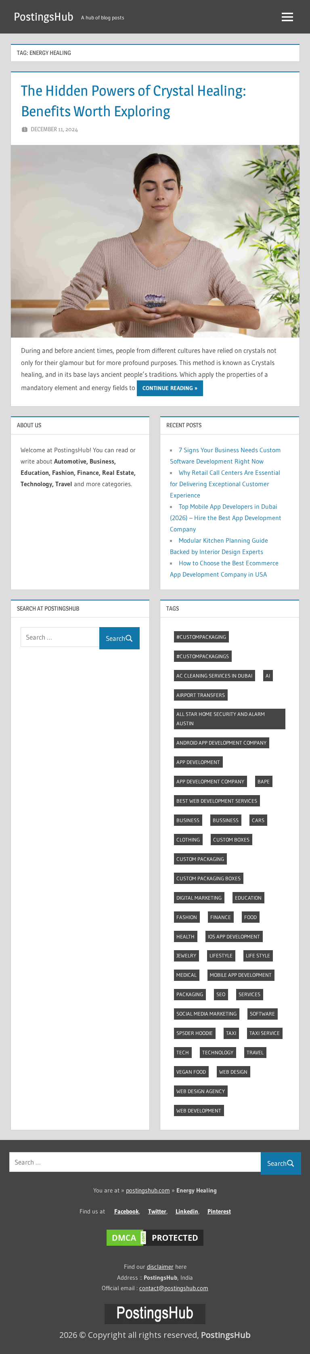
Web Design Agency (200, 1091)
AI (268, 675)
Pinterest (219, 1211)
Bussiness (226, 820)
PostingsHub (43, 16)
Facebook (126, 1211)
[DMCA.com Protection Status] (155, 1245)
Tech (182, 1052)
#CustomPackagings (202, 656)
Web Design (233, 1072)
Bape (264, 781)
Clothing (188, 839)
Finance (220, 917)
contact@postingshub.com (173, 1288)
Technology (217, 1052)
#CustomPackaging (201, 637)
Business (187, 820)
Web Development (198, 1110)
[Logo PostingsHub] (155, 1322)
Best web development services (216, 801)
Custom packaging (200, 859)
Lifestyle (220, 955)
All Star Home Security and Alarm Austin (220, 718)
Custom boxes (231, 839)
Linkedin (187, 1211)
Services (249, 994)
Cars (258, 820)
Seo (220, 994)
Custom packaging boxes (208, 878)
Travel (255, 1052)
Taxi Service (264, 1033)
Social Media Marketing (206, 1013)
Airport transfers (200, 695)
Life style (258, 955)
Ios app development (234, 936)
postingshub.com (148, 1190)
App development (198, 762)
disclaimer (160, 1266)
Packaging (189, 994)
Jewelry (186, 955)
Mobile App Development (241, 975)
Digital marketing (199, 897)
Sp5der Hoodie (194, 1033)
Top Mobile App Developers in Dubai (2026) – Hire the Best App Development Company (225, 517)
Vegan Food (191, 1072)
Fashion (186, 917)
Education (248, 897)
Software (262, 1013)
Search (115, 638)
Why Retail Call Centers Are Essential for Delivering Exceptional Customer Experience (225, 483)
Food (250, 917)
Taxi (231, 1033)
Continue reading (167, 388)
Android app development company (221, 742)
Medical (186, 975)
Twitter (157, 1211)
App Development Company (210, 781)
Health (185, 936)
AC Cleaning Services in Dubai (214, 675)
